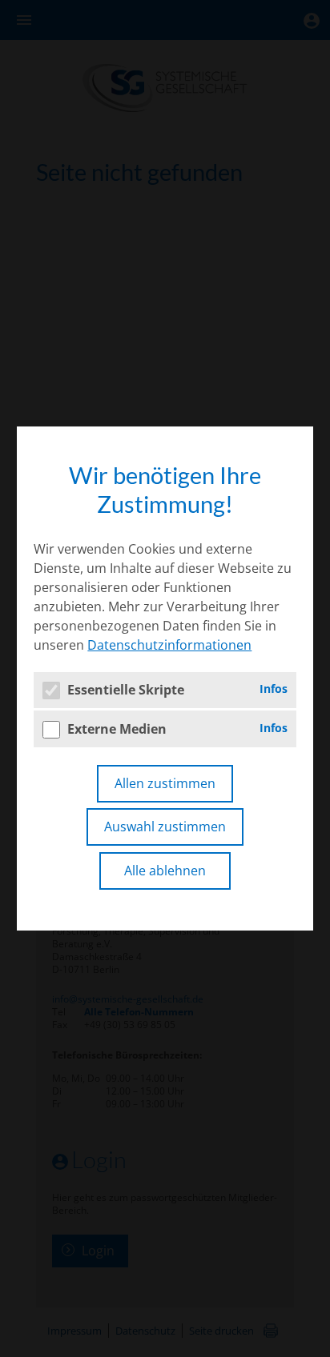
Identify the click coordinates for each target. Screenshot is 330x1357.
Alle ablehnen (165, 870)
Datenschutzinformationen (169, 645)
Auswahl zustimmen (165, 826)
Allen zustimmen (165, 783)
